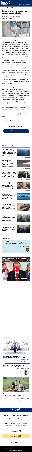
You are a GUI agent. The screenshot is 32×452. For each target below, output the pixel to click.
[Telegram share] (9, 121)
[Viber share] (6, 121)
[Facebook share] (3, 121)
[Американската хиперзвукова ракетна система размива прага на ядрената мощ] (23, 196)
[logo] (6, 3)
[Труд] (16, 409)
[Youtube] (16, 442)
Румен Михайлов (25, 361)
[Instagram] (20, 442)
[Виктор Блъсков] (26, 372)
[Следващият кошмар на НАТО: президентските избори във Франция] (16, 347)
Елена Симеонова (21, 249)
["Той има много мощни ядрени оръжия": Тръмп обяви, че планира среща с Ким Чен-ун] (23, 174)
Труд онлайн (9, 16)
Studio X (20, 450)
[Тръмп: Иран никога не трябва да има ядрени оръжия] (23, 229)
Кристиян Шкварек (24, 400)
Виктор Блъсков (19, 372)
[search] (25, 2)
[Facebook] (12, 442)
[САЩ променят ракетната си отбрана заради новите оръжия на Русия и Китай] (23, 218)
